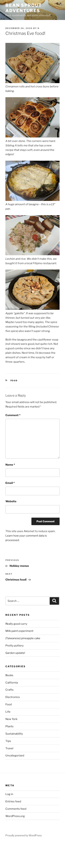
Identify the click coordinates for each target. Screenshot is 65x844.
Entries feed (13, 801)
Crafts (9, 689)
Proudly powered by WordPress (23, 835)
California (11, 682)
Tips (8, 741)
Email (10, 483)
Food (14, 380)
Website (10, 501)
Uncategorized (14, 755)
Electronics (12, 697)
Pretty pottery (14, 645)
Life (7, 711)
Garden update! (15, 653)
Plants (9, 726)
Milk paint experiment (19, 631)
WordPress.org (15, 816)
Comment (12, 415)
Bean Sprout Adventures (23, 8)
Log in (9, 794)
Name (10, 464)
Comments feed (15, 808)
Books (9, 675)
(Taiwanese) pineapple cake (22, 638)
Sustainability (14, 733)
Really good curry (16, 623)
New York (11, 719)
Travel (9, 748)
